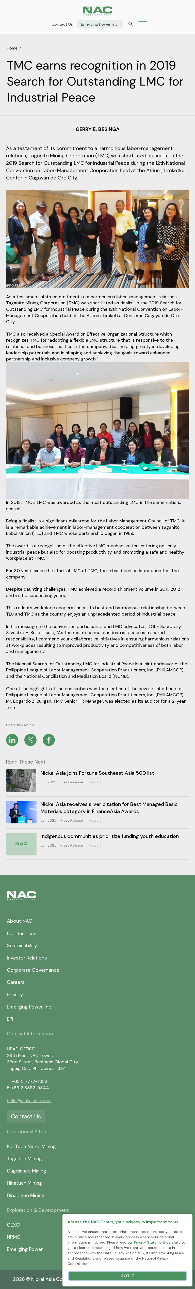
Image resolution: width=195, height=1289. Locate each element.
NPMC (13, 1237)
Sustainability (22, 946)
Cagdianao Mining (26, 1171)
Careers (16, 982)
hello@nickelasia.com (29, 1100)
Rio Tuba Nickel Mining (31, 1146)
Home (12, 48)
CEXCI (13, 1225)
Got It (127, 1276)
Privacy (15, 994)
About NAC (19, 921)
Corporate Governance (33, 970)
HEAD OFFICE (21, 1049)
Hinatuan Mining (24, 1183)
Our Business (21, 933)
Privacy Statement (149, 1242)
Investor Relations (27, 958)
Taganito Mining (24, 1158)
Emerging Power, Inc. (100, 24)
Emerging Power (25, 1249)
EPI (10, 1019)
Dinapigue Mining (25, 1195)
